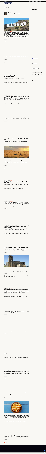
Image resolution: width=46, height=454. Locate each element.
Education (12, 5)
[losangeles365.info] (8, 3)
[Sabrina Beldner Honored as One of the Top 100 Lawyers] (16, 302)
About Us (29, 1)
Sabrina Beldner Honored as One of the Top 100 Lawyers (12, 310)
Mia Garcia (9, 12)
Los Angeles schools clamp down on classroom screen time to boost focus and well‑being (16, 350)
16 (41, 75)
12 (35, 75)
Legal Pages (40, 1)
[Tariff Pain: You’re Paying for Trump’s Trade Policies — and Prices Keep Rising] (16, 427)
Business (5, 5)
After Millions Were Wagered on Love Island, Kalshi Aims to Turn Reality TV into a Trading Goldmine (16, 182)
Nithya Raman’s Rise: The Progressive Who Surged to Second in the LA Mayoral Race (16, 269)
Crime (8, 5)
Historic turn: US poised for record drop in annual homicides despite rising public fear (16, 290)
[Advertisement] (24, 3)
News (20, 5)
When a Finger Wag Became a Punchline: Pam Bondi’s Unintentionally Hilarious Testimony (16, 248)
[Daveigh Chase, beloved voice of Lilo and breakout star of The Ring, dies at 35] (16, 109)
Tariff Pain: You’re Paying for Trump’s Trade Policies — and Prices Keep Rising (16, 435)
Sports (27, 5)
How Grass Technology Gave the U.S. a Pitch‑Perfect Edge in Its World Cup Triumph (15, 160)
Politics (24, 5)
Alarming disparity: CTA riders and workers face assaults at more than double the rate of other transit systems (16, 76)
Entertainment (17, 5)
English (34, 58)
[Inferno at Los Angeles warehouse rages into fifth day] (16, 322)
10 (32, 75)
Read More (5, 59)
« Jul (32, 80)
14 (38, 75)
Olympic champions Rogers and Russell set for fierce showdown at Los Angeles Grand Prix (16, 372)
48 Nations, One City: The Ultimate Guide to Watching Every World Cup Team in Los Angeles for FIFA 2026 (16, 97)
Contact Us (36, 1)
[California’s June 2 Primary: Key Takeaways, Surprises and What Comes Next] (16, 47)
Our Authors (32, 1)
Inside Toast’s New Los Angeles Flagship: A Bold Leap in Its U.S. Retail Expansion (16, 415)
